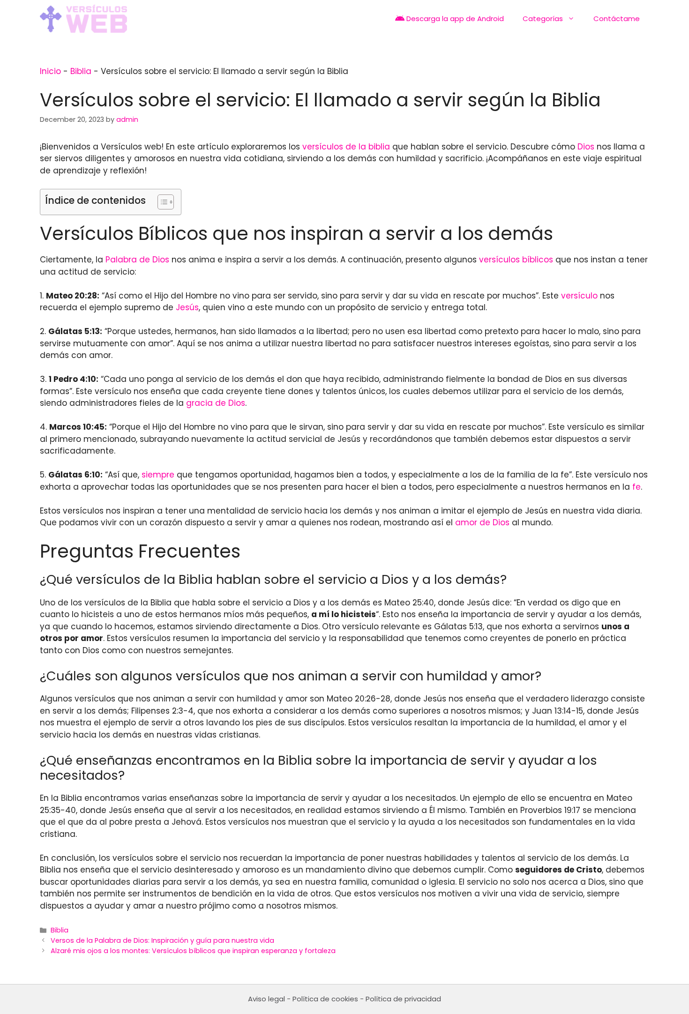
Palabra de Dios (137, 259)
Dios (585, 146)
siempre (158, 474)
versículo (579, 295)
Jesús (187, 307)
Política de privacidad (403, 999)
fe (636, 486)
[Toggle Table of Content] (161, 202)
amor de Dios (482, 522)
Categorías (543, 18)
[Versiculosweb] (83, 18)
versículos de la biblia (346, 146)
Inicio (50, 71)
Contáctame (616, 18)
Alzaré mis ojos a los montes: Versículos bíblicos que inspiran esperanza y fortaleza (193, 950)
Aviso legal (266, 999)
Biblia (80, 71)
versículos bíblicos (516, 259)
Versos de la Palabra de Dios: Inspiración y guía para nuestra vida (162, 940)
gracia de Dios (215, 403)
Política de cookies (325, 999)
